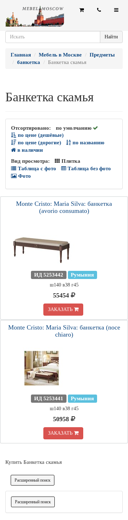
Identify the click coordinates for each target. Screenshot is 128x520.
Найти (111, 36)
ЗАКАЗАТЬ (61, 309)
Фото (24, 176)
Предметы (102, 55)
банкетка (28, 62)
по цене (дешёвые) (40, 135)
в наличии (29, 150)
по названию (87, 142)
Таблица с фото (36, 168)
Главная (21, 55)
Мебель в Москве (60, 55)
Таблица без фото (88, 168)
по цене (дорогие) (38, 142)
